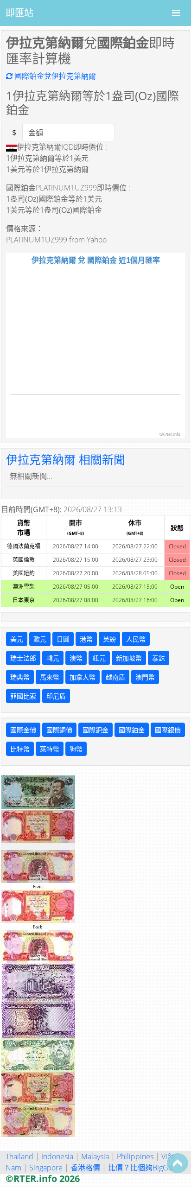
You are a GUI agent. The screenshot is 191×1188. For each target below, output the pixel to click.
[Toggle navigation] (175, 12)
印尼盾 (56, 696)
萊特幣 (49, 748)
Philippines (135, 1156)
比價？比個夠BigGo (140, 1168)
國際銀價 (168, 729)
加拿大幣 (83, 677)
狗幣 (76, 748)
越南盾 (115, 677)
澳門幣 (145, 677)
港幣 (86, 639)
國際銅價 (59, 729)
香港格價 (85, 1168)
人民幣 (136, 639)
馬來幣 (49, 677)
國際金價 (23, 729)
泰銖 (158, 658)
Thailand (19, 1156)
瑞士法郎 (23, 658)
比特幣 (20, 748)
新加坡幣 (129, 658)
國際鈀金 (95, 729)
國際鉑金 (132, 729)
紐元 (99, 658)
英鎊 (109, 639)
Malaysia (95, 1156)
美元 (16, 639)
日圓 (63, 639)
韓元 (52, 658)
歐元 (39, 639)
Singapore (46, 1168)
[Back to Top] (177, 1163)
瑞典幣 (20, 677)
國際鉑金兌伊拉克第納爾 (54, 76)
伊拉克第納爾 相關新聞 (65, 459)
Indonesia (57, 1156)
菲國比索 (23, 696)
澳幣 (76, 658)
